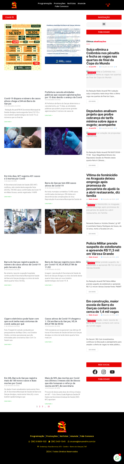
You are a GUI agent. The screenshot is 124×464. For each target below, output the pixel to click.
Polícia (91, 205)
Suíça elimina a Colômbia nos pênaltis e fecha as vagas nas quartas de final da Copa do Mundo (102, 56)
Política (91, 134)
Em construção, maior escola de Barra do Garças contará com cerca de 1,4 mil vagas (102, 306)
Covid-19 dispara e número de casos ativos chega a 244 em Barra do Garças (22, 101)
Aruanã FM (92, 67)
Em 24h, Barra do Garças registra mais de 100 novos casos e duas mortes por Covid (20, 381)
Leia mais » (8, 121)
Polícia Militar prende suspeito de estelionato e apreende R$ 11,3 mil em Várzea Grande (103, 248)
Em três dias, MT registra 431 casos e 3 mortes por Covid (22, 177)
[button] (104, 24)
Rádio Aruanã (93, 199)
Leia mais (92, 101)
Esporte (91, 72)
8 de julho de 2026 (107, 67)
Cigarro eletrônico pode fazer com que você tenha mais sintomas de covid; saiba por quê (21, 321)
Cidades (91, 321)
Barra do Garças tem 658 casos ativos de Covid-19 (60, 184)
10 (49, 406)
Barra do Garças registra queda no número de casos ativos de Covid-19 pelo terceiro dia (22, 264)
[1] (117, 459)
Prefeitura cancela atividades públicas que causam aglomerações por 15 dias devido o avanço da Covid (63, 95)
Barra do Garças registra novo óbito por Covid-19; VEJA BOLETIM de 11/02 (63, 264)
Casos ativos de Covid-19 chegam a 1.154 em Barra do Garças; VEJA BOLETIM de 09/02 (63, 321)
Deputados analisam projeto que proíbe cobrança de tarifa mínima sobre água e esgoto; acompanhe (101, 118)
